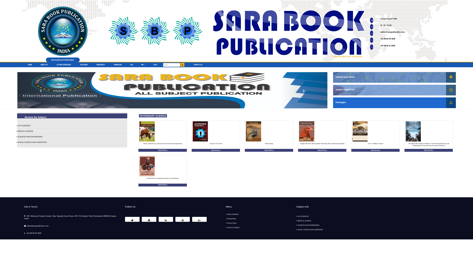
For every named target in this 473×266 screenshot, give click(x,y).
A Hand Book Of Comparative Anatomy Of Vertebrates (163, 178)
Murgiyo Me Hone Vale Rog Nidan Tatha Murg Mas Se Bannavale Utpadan (322, 143)
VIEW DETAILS (162, 150)
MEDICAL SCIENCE (25, 131)
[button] (143, 64)
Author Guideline (233, 214)
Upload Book (231, 219)
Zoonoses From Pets (216, 143)
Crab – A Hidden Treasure (375, 143)
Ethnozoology (269, 143)
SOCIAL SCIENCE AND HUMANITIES (32, 142)
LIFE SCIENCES (24, 126)
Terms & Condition (233, 227)
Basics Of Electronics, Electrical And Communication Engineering (162, 143)
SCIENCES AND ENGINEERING (30, 137)
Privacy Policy (232, 223)
